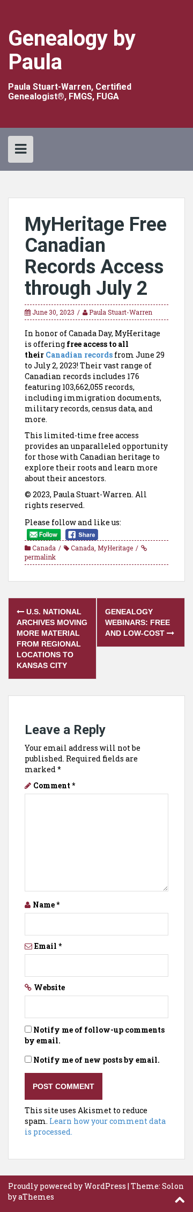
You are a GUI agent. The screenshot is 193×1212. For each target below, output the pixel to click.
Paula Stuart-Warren (120, 312)
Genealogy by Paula (72, 50)
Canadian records (79, 355)
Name (46, 904)
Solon (173, 1186)
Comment (54, 785)
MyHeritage (115, 547)
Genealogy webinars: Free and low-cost (137, 622)
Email (48, 946)
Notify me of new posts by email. (96, 1060)
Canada (44, 547)
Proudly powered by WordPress (67, 1186)
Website (49, 987)
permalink (40, 557)
